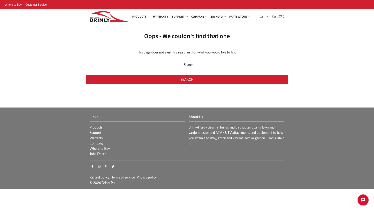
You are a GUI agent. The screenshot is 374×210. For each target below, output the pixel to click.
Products (96, 127)
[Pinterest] (106, 166)
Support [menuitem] (178, 17)
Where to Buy (13, 4)
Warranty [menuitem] (160, 17)
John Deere (98, 154)
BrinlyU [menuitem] (217, 17)
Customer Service (36, 4)
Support (95, 132)
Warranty (96, 138)
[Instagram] (99, 166)
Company (96, 143)
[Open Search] (261, 16)
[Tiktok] (113, 166)
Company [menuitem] (197, 17)
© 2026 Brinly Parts (104, 183)
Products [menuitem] (139, 17)
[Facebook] (92, 166)
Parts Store (238, 17)
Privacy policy (147, 177)
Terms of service (123, 177)
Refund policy (99, 177)
